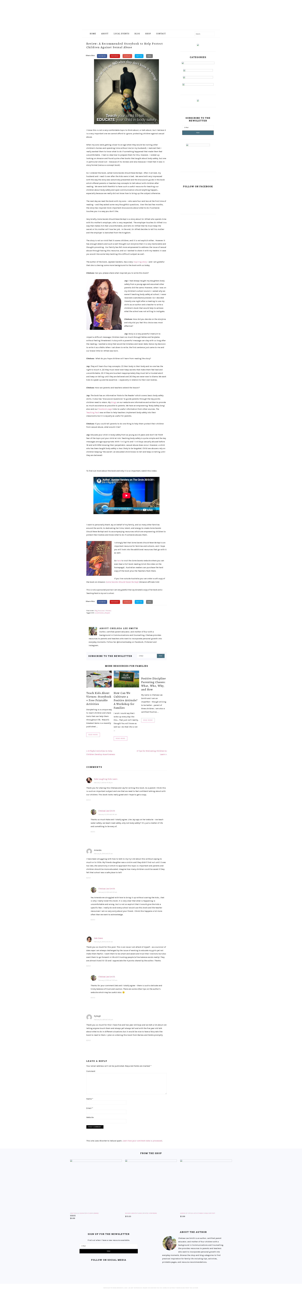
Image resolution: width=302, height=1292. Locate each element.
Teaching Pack (93, 412)
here (119, 560)
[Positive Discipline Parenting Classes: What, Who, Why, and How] (154, 672)
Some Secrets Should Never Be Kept (122, 582)
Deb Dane (98, 938)
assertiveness (99, 613)
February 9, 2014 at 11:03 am (107, 980)
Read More (93, 734)
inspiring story (140, 262)
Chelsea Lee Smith (106, 811)
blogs (113, 402)
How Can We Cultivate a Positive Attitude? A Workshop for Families (125, 700)
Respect (107, 613)
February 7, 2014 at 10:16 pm (103, 782)
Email (89, 1108)
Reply (88, 800)
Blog (96, 610)
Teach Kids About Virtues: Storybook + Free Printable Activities (98, 698)
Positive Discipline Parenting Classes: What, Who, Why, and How (153, 684)
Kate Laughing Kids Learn (105, 779)
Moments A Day (151, 14)
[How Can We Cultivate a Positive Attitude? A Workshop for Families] (126, 680)
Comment (90, 1071)
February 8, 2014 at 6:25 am (103, 853)
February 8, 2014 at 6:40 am (107, 814)
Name (89, 1099)
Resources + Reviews (104, 610)
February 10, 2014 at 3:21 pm (103, 1019)
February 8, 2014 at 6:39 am (107, 892)
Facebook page (105, 409)
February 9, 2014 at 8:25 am (103, 942)
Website (90, 1117)
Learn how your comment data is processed (142, 1141)
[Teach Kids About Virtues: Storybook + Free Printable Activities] (99, 680)
